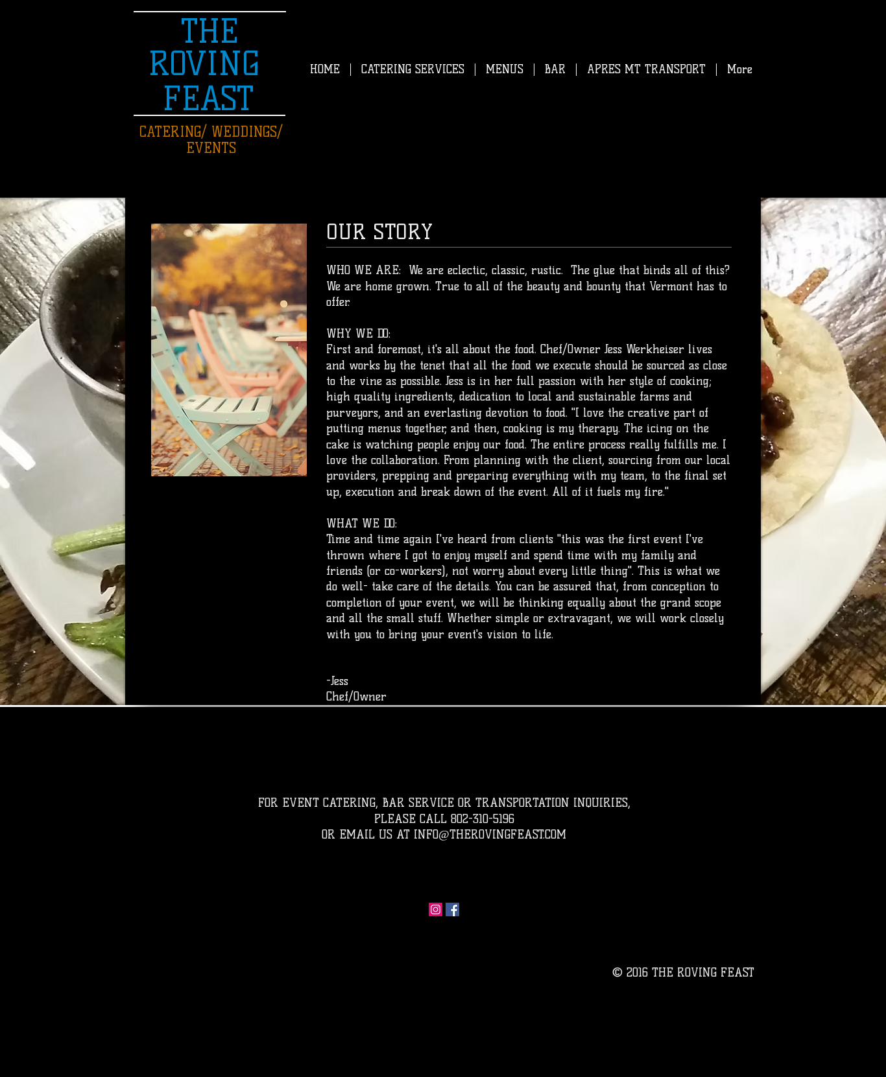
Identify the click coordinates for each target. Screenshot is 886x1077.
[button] (504, 70)
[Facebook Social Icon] (452, 909)
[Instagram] (435, 909)
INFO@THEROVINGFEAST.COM (490, 835)
